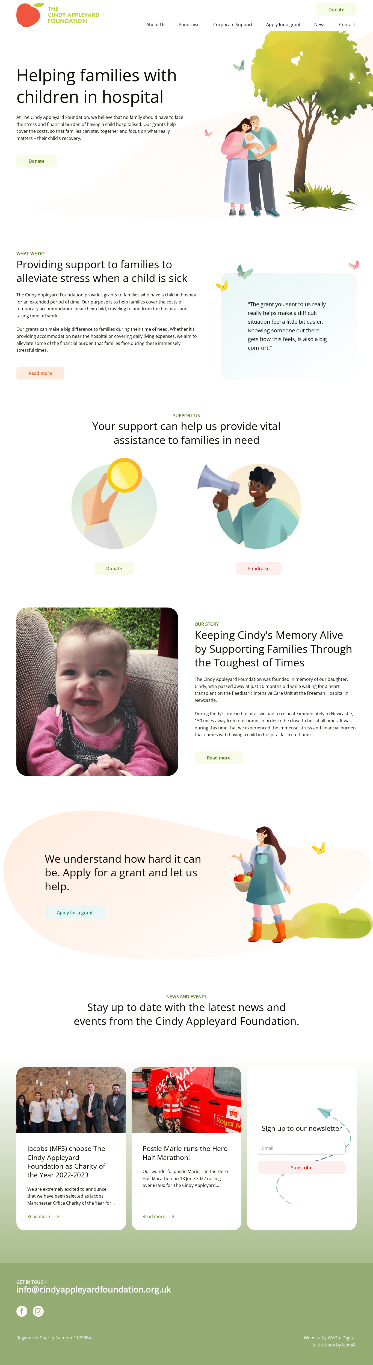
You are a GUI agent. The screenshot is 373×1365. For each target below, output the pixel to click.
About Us (155, 25)
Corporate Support (233, 25)
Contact (347, 25)
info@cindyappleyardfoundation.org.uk (93, 1289)
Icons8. (349, 1345)
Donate (336, 10)
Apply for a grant (283, 25)
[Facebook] (21, 1312)
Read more (39, 1216)
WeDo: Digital (342, 1338)
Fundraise (189, 25)
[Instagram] (38, 1312)
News (319, 25)
